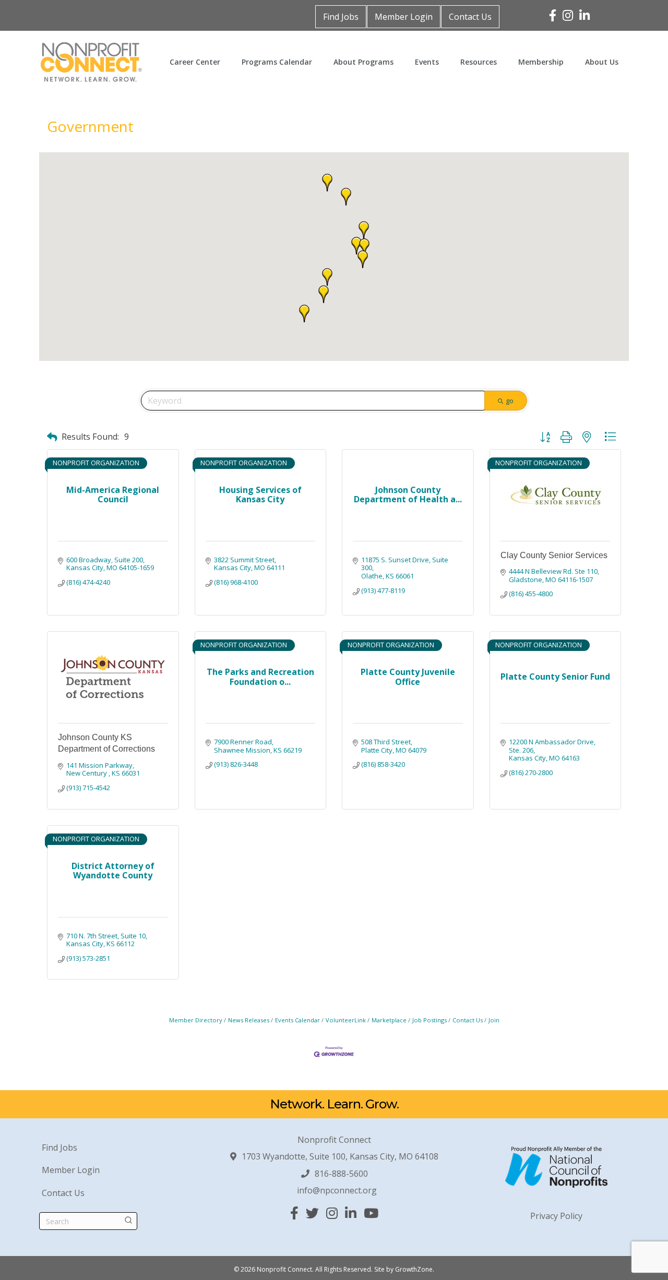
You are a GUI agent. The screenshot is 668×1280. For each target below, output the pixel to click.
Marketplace (389, 1020)
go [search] (510, 400)
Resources (478, 62)
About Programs (363, 62)
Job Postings (429, 1020)
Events (427, 62)
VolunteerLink (346, 1020)
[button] (364, 230)
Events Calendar (297, 1020)
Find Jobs (341, 16)
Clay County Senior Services (553, 555)
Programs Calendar (277, 62)
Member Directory (195, 1020)
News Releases (248, 1020)
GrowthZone (414, 1269)
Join (493, 1020)
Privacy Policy (556, 1216)
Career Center (195, 62)
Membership (541, 62)
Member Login (404, 16)
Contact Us (470, 16)
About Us (601, 62)
